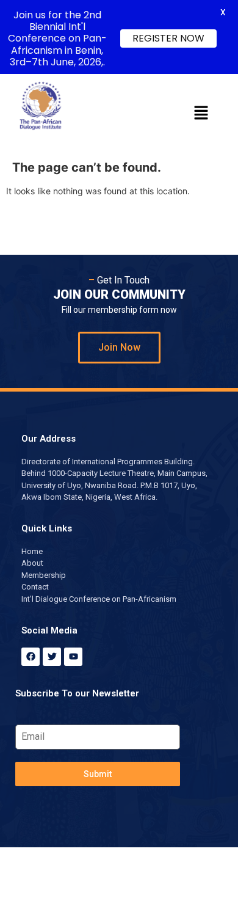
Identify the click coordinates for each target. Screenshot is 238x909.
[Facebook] (30, 657)
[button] (201, 113)
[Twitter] (52, 657)
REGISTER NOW (168, 38)
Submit (98, 774)
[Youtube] (73, 657)
